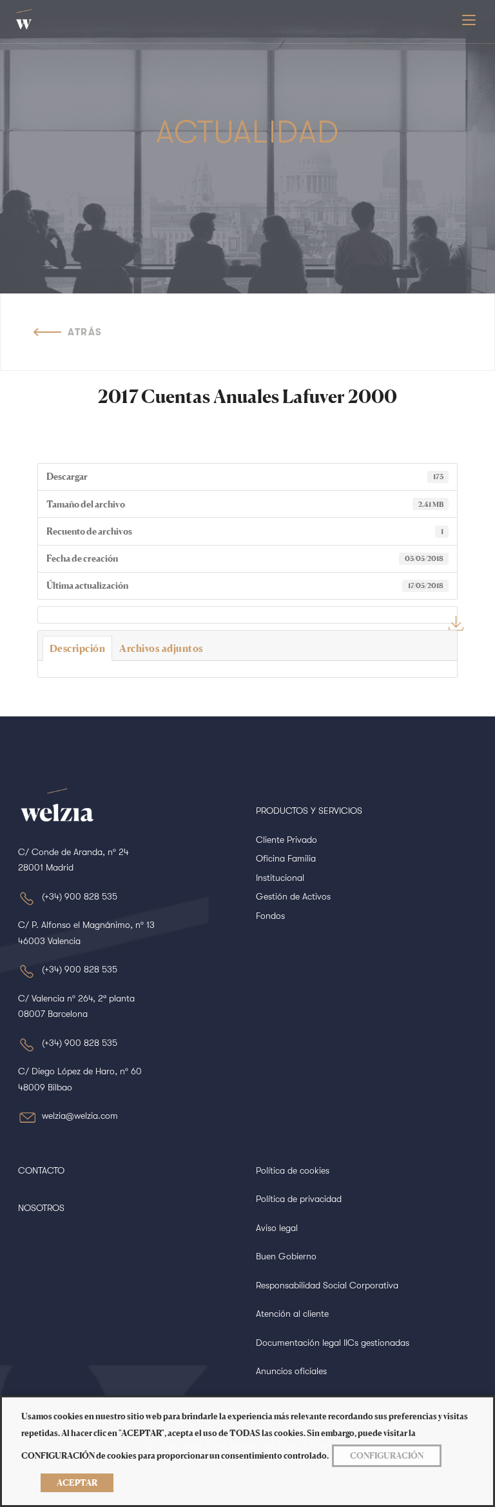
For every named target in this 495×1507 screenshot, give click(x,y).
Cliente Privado (286, 839)
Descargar (456, 623)
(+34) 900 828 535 (79, 896)
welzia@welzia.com (80, 1115)
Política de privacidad (299, 1199)
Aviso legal (277, 1228)
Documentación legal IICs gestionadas (332, 1342)
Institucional (280, 877)
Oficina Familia (286, 858)
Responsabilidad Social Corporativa (327, 1285)
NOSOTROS (41, 1208)
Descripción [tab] (78, 648)
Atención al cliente (292, 1313)
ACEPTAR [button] (77, 1482)
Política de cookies (292, 1170)
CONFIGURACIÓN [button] (386, 1455)
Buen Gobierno (286, 1256)
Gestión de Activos (293, 896)
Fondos (270, 916)
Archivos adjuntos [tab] (161, 648)
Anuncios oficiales (291, 1371)
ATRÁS (85, 332)
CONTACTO (41, 1170)
